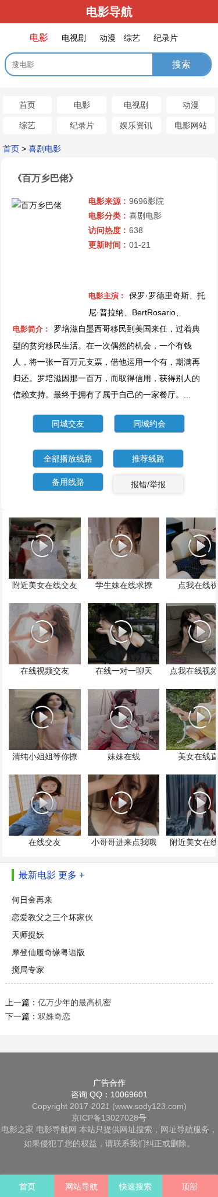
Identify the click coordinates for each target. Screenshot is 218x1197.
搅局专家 (28, 969)
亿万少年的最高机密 (74, 1002)
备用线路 (68, 482)
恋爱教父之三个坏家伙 (52, 917)
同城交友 (68, 423)
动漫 (191, 105)
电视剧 (136, 105)
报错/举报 (148, 484)
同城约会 (149, 423)
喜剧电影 (44, 148)
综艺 (27, 125)
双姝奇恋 (54, 1016)
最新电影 (37, 875)
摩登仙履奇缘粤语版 (48, 952)
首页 (27, 105)
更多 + (71, 875)
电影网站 (190, 125)
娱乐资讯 (136, 125)
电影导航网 (56, 1129)
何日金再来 (32, 899)
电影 (82, 105)
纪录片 (82, 125)
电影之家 (17, 1129)
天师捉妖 (28, 934)
